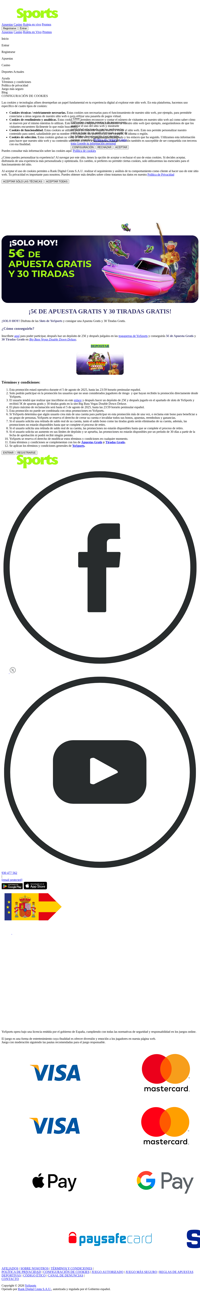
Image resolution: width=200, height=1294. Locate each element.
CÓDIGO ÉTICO (34, 1275)
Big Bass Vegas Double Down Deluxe (52, 339)
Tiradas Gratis (115, 442)
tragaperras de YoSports (133, 336)
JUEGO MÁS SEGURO (141, 1272)
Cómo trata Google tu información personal (99, 141)
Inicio (5, 38)
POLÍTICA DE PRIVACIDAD (21, 1272)
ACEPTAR (121, 147)
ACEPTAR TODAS (57, 181)
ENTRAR (8, 452)
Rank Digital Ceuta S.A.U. (34, 1289)
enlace (78, 400)
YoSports (78, 445)
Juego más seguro (12, 89)
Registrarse (9, 28)
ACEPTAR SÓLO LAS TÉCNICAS (22, 181)
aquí (17, 336)
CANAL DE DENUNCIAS (65, 1275)
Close (76, 118)
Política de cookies (84, 150)
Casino (18, 24)
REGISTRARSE (26, 452)
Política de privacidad (15, 85)
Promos (46, 24)
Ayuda (6, 78)
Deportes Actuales (13, 71)
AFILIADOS (10, 1268)
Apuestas (7, 24)
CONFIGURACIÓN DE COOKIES (66, 1272)
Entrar (23, 28)
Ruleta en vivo (32, 24)
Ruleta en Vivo (32, 32)
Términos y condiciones (16, 82)
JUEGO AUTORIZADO (107, 1272)
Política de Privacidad (160, 174)
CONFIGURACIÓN (83, 147)
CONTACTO (10, 1279)
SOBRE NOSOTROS (35, 1268)
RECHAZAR (104, 147)
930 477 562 (9, 872)
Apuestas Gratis (91, 442)
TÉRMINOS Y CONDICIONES (71, 1268)
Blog (5, 92)
